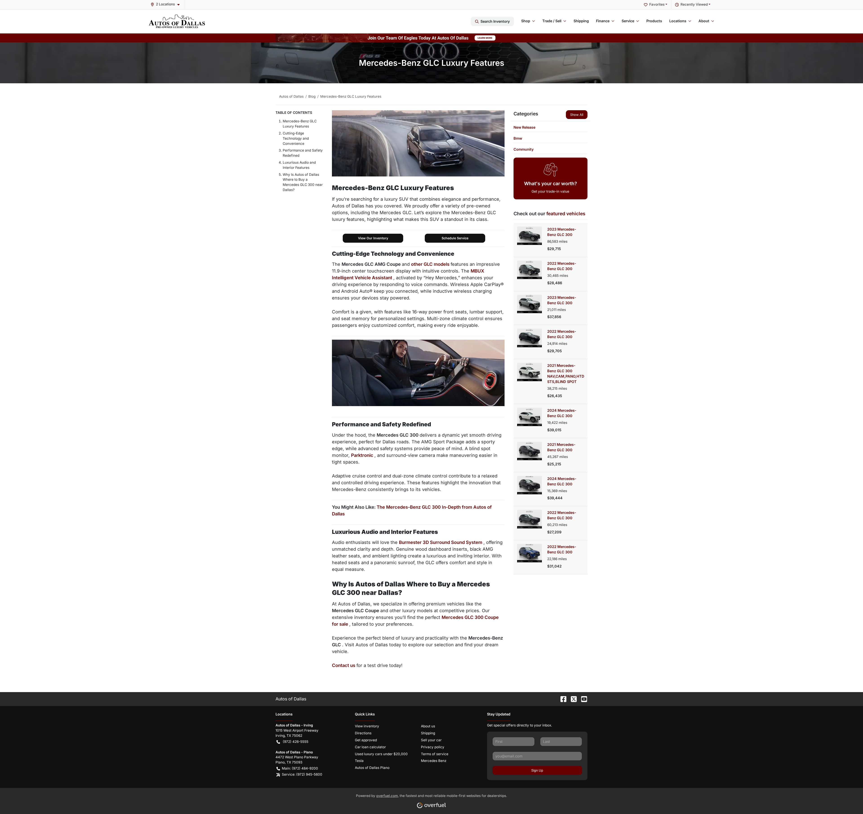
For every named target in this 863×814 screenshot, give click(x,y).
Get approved (366, 740)
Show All (576, 115)
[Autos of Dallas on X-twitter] (572, 699)
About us (428, 726)
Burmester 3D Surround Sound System (441, 542)
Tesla (359, 761)
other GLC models (431, 264)
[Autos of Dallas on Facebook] (561, 699)
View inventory (367, 726)
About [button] (703, 21)
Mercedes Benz (433, 761)
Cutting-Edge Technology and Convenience (296, 138)
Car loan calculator (370, 747)
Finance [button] (602, 21)
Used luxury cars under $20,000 (381, 754)
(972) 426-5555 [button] (295, 741)
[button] (167, 4)
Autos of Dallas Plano (372, 768)
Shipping (581, 21)
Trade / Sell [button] (551, 21)
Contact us (344, 665)
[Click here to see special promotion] (431, 37)
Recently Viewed (694, 4)
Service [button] (628, 21)
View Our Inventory (373, 238)
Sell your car (431, 740)
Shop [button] (525, 21)
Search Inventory (495, 21)
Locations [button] (677, 21)
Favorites (657, 4)
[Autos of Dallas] (177, 21)
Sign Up (537, 770)
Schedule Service (455, 238)
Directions (363, 733)
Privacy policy (432, 747)
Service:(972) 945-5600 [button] (302, 774)
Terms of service (434, 754)
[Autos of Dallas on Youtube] (582, 699)
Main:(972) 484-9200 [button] (300, 768)
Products (654, 21)
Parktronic (362, 455)
